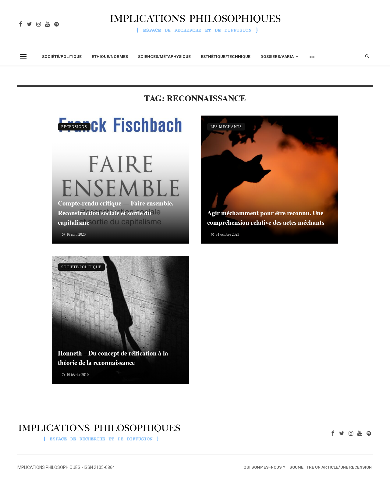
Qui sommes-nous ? (264, 467)
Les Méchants (226, 127)
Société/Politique (62, 56)
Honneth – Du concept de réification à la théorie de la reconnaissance (113, 357)
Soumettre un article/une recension (330, 467)
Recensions (74, 127)
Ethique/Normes (110, 56)
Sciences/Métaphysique (164, 56)
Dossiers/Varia (277, 56)
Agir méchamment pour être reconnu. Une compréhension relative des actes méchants (265, 217)
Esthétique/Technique (225, 56)
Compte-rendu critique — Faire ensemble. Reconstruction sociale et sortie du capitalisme (115, 212)
